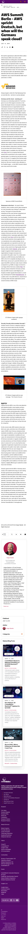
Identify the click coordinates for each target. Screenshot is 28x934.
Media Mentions (7, 816)
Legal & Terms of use (9, 823)
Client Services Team (9, 821)
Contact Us (6, 819)
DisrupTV (3, 864)
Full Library (4, 830)
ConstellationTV (5, 866)
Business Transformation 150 (8, 879)
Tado (21, 266)
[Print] (12, 47)
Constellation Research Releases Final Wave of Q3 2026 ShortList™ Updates (12, 683)
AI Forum (3, 895)
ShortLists (3, 836)
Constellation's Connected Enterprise (10, 893)
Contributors (4, 837)
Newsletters (4, 911)
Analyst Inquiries (5, 848)
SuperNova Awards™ (6, 880)
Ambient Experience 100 (7, 882)
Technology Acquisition (6, 853)
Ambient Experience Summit (8, 900)
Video (2, 914)
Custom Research (5, 852)
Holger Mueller (10, 557)
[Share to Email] (10, 47)
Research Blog (4, 834)
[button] (2, 47)
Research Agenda (5, 832)
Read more (6, 606)
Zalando (15, 249)
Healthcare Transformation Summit (9, 896)
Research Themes (5, 839)
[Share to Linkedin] (7, 47)
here (5, 152)
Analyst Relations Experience (8, 898)
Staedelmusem (20, 274)
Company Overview (8, 812)
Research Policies (5, 841)
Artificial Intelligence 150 (7, 884)
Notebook (3, 912)
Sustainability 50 (5, 885)
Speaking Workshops (6, 855)
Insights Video (4, 868)
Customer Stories (5, 909)
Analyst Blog (7, 6)
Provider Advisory (5, 850)
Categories (6, 654)
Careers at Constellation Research (12, 818)
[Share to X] (4, 47)
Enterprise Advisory (6, 857)
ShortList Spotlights (6, 869)
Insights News (4, 907)
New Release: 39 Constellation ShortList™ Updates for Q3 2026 (12, 725)
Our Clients (6, 814)
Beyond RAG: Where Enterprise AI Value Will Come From (12, 766)
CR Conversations (5, 871)
